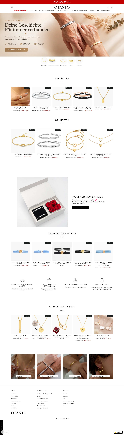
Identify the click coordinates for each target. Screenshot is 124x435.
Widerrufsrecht (41, 405)
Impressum (65, 396)
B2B (64, 405)
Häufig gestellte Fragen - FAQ (44, 394)
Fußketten (13, 408)
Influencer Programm (68, 403)
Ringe (12, 405)
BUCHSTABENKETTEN (79, 10)
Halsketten (13, 394)
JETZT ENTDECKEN (80, 207)
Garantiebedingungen (42, 398)
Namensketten (14, 396)
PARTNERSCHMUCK (63, 10)
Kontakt (39, 396)
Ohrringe (13, 403)
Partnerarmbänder (16, 401)
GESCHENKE (105, 10)
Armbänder (14, 398)
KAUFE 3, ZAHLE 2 (21, 10)
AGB (64, 398)
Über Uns (65, 394)
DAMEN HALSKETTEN (46, 10)
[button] (118, 432)
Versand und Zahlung (42, 401)
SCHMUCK (33, 10)
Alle (62, 81)
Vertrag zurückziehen (42, 408)
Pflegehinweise (40, 403)
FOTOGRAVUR (94, 10)
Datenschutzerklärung (68, 401)
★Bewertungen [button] (1, 427)
